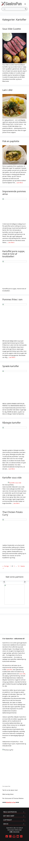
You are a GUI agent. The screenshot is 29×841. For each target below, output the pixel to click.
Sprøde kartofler (10, 366)
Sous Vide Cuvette (11, 28)
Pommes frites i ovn (12, 299)
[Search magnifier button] (26, 9)
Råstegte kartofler (11, 422)
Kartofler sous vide (12, 477)
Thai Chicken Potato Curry (12, 513)
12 (19, 566)
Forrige (5, 566)
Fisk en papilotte (10, 141)
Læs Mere (20, 183)
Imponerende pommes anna (14, 192)
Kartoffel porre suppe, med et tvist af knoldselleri (13, 254)
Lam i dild (7, 89)
